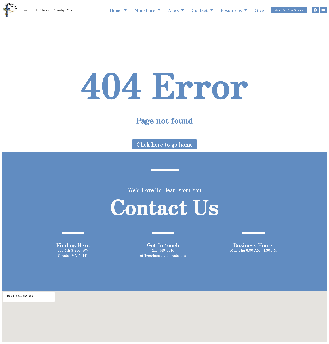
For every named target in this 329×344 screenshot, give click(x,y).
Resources (231, 10)
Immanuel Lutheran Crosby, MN (45, 9)
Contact (200, 10)
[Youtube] (323, 10)
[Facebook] (315, 10)
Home (115, 10)
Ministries (144, 10)
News (173, 10)
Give (259, 10)
